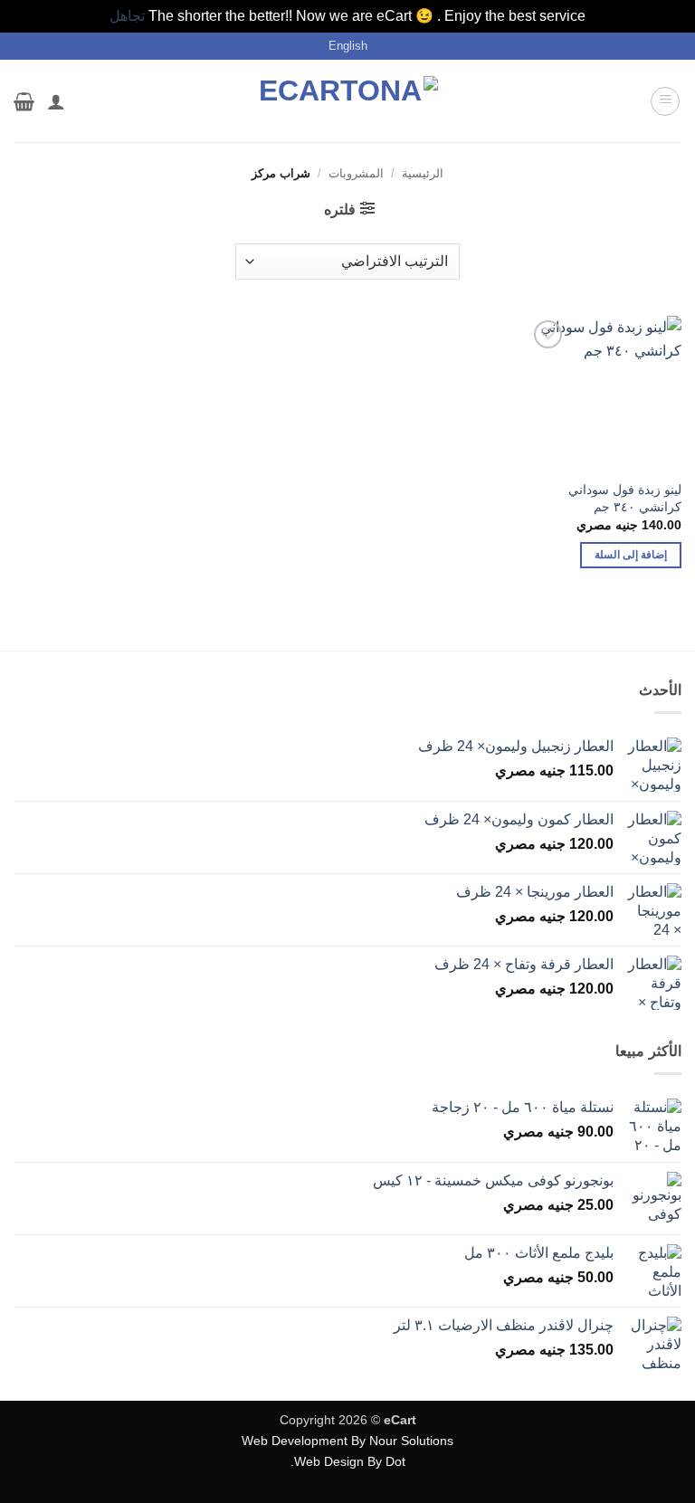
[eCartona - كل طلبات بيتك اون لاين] (347, 101)
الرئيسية (422, 173)
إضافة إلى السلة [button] (631, 554)
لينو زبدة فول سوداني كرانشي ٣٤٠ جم (624, 498)
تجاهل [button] (127, 16)
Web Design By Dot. (347, 1461)
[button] (665, 101)
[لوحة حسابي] (56, 101)
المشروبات (356, 173)
